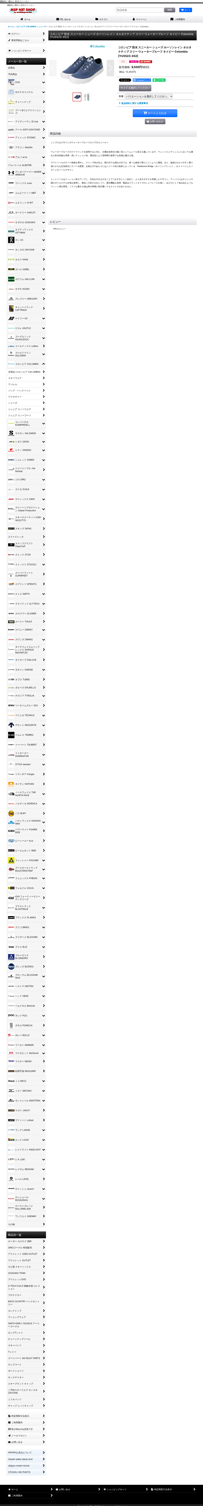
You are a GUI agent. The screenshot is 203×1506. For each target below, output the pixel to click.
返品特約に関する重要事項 (134, 103)
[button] (53, 68)
